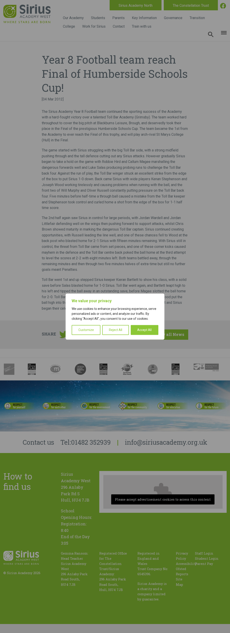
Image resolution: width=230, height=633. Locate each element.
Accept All (144, 330)
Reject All (115, 330)
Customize (86, 330)
